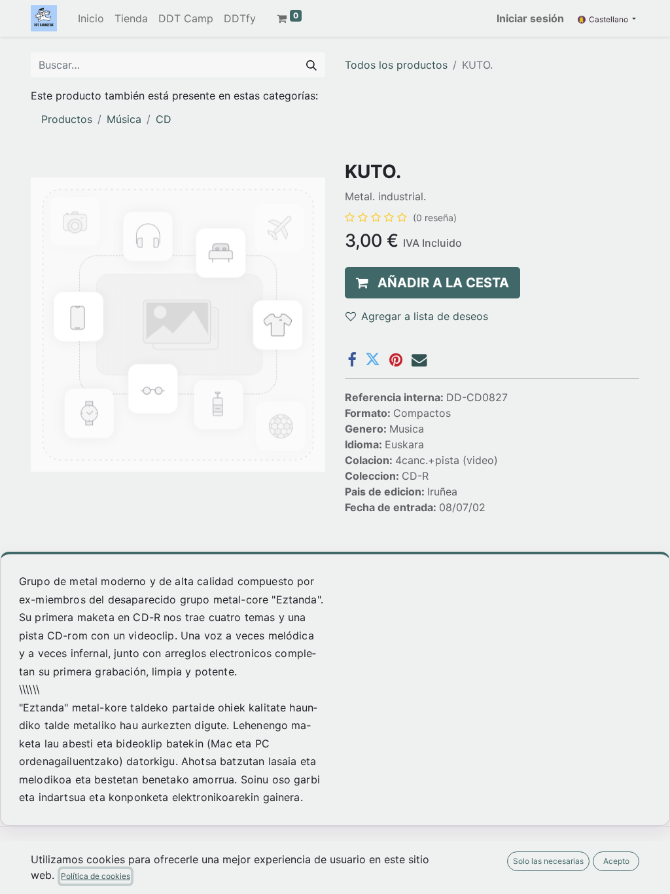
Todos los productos (396, 64)
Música (124, 119)
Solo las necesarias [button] (548, 861)
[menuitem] (91, 18)
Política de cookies (95, 876)
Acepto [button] (616, 861)
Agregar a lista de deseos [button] (424, 316)
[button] (432, 282)
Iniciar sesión (530, 18)
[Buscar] (311, 64)
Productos (66, 119)
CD (163, 119)
